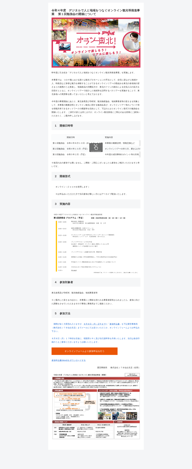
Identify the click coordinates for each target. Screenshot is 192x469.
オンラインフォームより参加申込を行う (85, 351)
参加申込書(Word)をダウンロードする (69, 360)
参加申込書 (115, 324)
